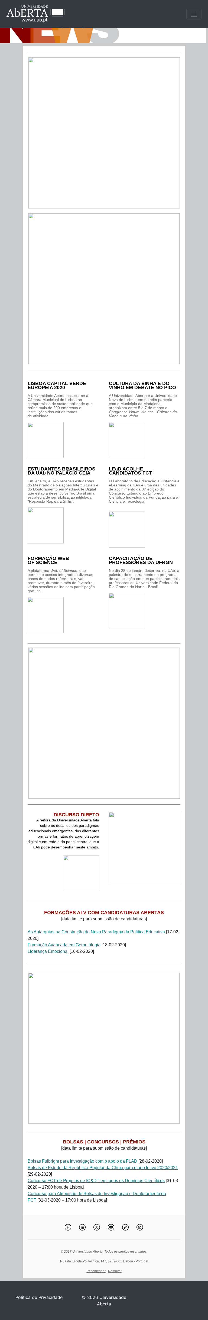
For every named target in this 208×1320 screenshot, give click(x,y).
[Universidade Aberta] (194, 14)
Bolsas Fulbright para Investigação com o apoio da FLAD (82, 1161)
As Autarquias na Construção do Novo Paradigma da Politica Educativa (96, 932)
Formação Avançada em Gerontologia (64, 945)
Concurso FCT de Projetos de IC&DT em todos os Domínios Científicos (96, 1180)
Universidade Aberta (87, 1251)
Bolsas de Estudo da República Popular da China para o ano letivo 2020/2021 (103, 1167)
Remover (115, 1271)
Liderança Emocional (48, 951)
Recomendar (96, 1271)
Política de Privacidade (39, 1297)
